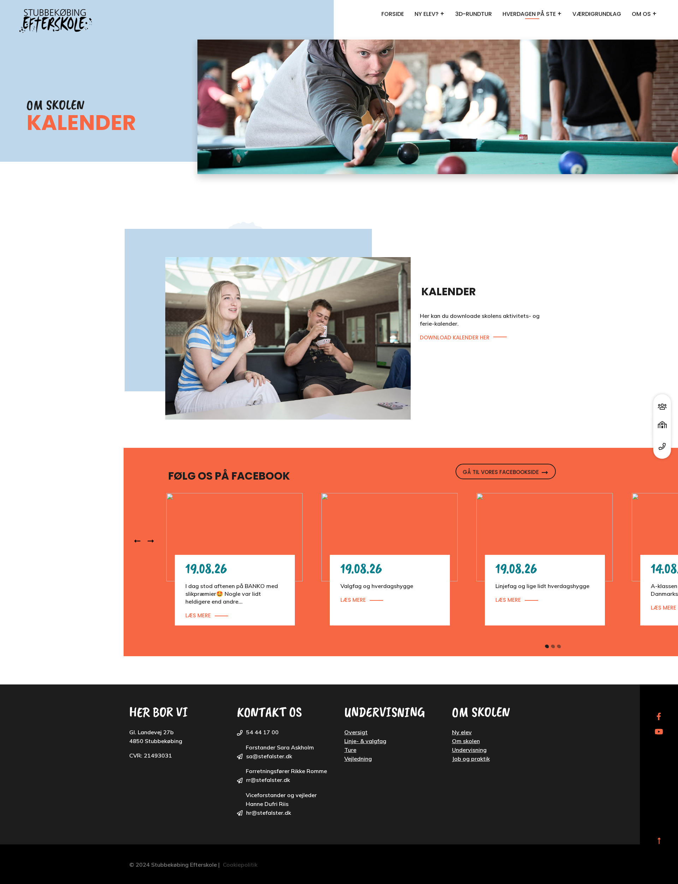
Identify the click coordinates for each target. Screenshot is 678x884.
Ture (350, 749)
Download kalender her (454, 337)
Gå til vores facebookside (501, 472)
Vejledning (358, 758)
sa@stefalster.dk (269, 756)
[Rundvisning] (662, 426)
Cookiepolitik (240, 864)
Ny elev (462, 732)
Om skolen (466, 740)
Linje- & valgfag (365, 740)
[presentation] (141, 541)
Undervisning (469, 749)
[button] (545, 644)
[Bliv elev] (662, 405)
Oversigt (356, 732)
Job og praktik (471, 758)
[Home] (57, 20)
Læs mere (198, 615)
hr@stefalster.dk (268, 812)
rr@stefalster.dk (268, 779)
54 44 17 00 (262, 732)
